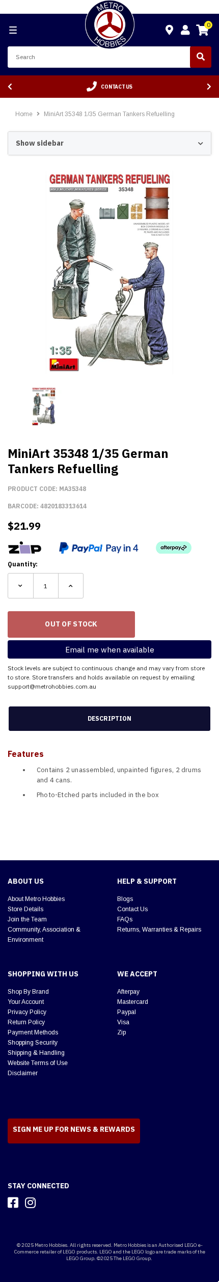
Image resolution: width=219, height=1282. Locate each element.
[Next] (209, 86)
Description (109, 718)
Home (24, 114)
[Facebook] (13, 1202)
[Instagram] (30, 1202)
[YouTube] (48, 1202)
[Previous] (10, 86)
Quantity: (23, 564)
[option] (109, 86)
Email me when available (109, 649)
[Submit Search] (200, 57)
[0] (202, 31)
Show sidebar (40, 143)
